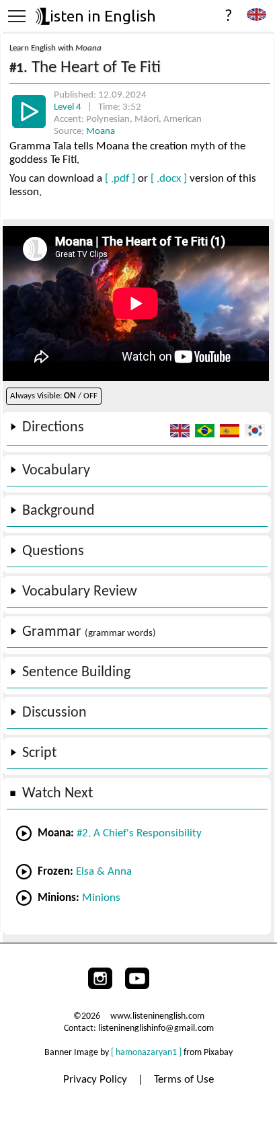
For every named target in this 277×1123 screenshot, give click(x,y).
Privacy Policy (96, 1079)
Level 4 (68, 107)
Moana (100, 131)
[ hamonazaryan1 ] (146, 1053)
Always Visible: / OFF (53, 396)
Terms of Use (184, 1079)
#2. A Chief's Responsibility (139, 833)
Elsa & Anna (104, 871)
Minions (101, 898)
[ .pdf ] (120, 178)
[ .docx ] (169, 178)
